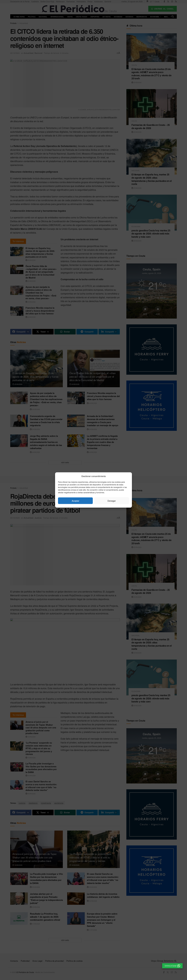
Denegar (112, 500)
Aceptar (75, 500)
